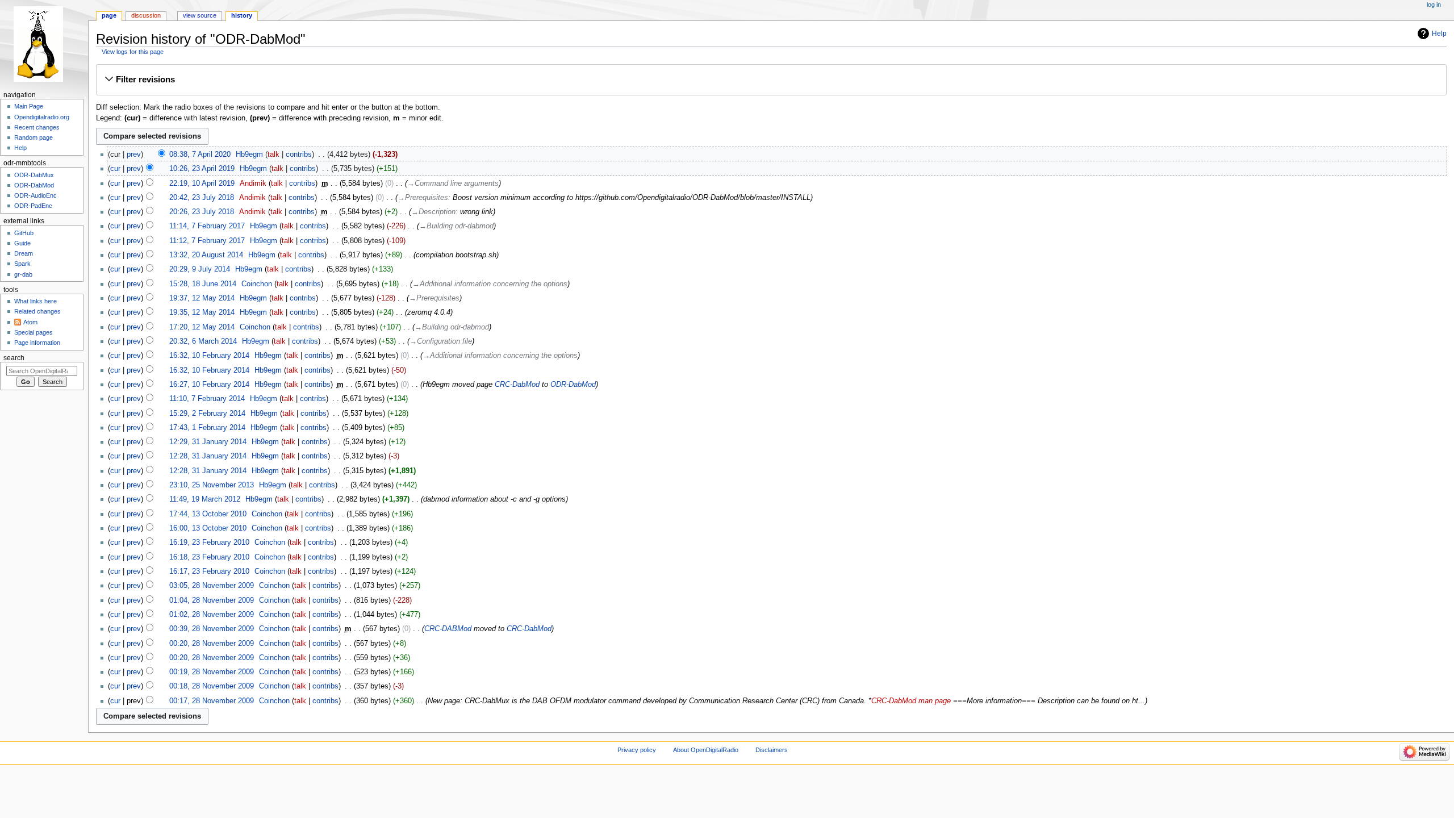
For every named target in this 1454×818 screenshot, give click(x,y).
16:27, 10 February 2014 (209, 385)
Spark (22, 263)
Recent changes (37, 127)
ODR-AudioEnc (35, 195)
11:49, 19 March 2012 (204, 499)
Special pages (33, 332)
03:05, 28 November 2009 (211, 586)
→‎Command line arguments (453, 183)
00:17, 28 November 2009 (211, 701)
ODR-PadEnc (33, 205)
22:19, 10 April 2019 (202, 183)
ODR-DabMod (573, 385)
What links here (35, 301)
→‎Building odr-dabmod (456, 226)
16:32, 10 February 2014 (209, 356)
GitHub (24, 232)
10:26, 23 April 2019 (202, 169)
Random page (33, 137)
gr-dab (23, 274)
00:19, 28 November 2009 (211, 672)
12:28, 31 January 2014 (207, 456)
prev (134, 154)
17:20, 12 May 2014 (202, 327)
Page (109, 15)
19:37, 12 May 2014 (202, 298)
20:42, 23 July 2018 (201, 198)
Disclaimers (771, 749)
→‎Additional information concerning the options (489, 284)
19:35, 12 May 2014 (202, 312)
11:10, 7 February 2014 (207, 399)
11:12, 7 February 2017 (207, 241)
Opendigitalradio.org (41, 117)
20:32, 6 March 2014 (203, 341)
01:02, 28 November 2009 (211, 615)
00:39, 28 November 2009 (211, 629)
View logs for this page (133, 51)
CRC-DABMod (447, 629)
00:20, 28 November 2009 (211, 644)
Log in (1434, 4)
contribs (299, 154)
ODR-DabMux (34, 175)
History (241, 15)
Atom (30, 322)
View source (199, 15)
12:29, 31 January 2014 (207, 442)
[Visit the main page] (44, 44)
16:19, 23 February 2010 (209, 542)
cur (115, 169)
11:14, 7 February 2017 (207, 226)
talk (273, 154)
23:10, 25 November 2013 (211, 485)
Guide (22, 243)
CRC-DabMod (517, 385)
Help (1439, 33)
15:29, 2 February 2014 (207, 414)
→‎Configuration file (441, 341)
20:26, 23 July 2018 (201, 212)
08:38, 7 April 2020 (200, 154)
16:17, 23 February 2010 (209, 571)
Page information (37, 342)
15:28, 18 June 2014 (202, 284)
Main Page (28, 106)
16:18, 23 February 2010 (209, 557)
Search (13, 357)
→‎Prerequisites (423, 198)
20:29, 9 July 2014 (199, 269)
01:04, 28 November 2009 (211, 600)
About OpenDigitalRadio (705, 749)
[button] (771, 79)
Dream (23, 253)
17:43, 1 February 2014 (207, 428)
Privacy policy (636, 749)
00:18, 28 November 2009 (211, 686)
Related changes (37, 311)
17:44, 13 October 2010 (207, 514)
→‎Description (433, 212)
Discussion (146, 15)
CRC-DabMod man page (911, 701)
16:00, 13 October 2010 (207, 528)
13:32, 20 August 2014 (206, 255)
